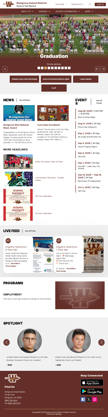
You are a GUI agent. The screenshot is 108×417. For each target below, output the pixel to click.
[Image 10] (69, 68)
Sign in (100, 4)
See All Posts (30, 231)
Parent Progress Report (87, 147)
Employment (12, 294)
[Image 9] (66, 68)
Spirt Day (81, 156)
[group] (29, 347)
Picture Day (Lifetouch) (87, 127)
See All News (24, 100)
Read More (15, 263)
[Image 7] (59, 68)
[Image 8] (62, 68)
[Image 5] (52, 68)
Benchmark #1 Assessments (89, 181)
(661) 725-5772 (14, 403)
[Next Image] (103, 69)
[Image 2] (42, 68)
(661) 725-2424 (11, 400)
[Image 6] (55, 68)
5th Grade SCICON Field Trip (89, 137)
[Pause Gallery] (5, 69)
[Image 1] (39, 68)
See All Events (99, 101)
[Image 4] (49, 68)
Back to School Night (86, 117)
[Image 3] (45, 68)
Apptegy (59, 414)
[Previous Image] (97, 69)
